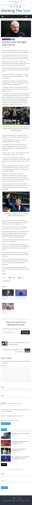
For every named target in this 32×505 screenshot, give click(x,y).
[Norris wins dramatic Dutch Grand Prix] (6, 433)
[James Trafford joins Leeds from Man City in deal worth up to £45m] (6, 456)
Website (3, 402)
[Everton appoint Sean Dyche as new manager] (21, 292)
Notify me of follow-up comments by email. (12, 416)
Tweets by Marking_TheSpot (16, 469)
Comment (4, 366)
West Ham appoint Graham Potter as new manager (19, 343)
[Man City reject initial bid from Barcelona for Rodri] (6, 448)
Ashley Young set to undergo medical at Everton (7, 312)
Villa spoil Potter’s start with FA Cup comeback (13, 350)
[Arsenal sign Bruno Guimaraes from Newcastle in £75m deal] (6, 440)
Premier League (6, 39)
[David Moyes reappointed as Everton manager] (8, 292)
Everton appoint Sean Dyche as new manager (21, 297)
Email (3, 395)
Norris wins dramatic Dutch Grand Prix (20, 433)
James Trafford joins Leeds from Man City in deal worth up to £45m (20, 457)
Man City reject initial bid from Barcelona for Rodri (18, 449)
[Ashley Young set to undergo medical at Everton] (8, 306)
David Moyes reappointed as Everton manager (7, 298)
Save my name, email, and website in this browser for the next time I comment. (15, 410)
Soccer (12, 39)
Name (3, 387)
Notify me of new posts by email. (9, 420)
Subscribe (25, 332)
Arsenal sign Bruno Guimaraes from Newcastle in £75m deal (16, 4)
